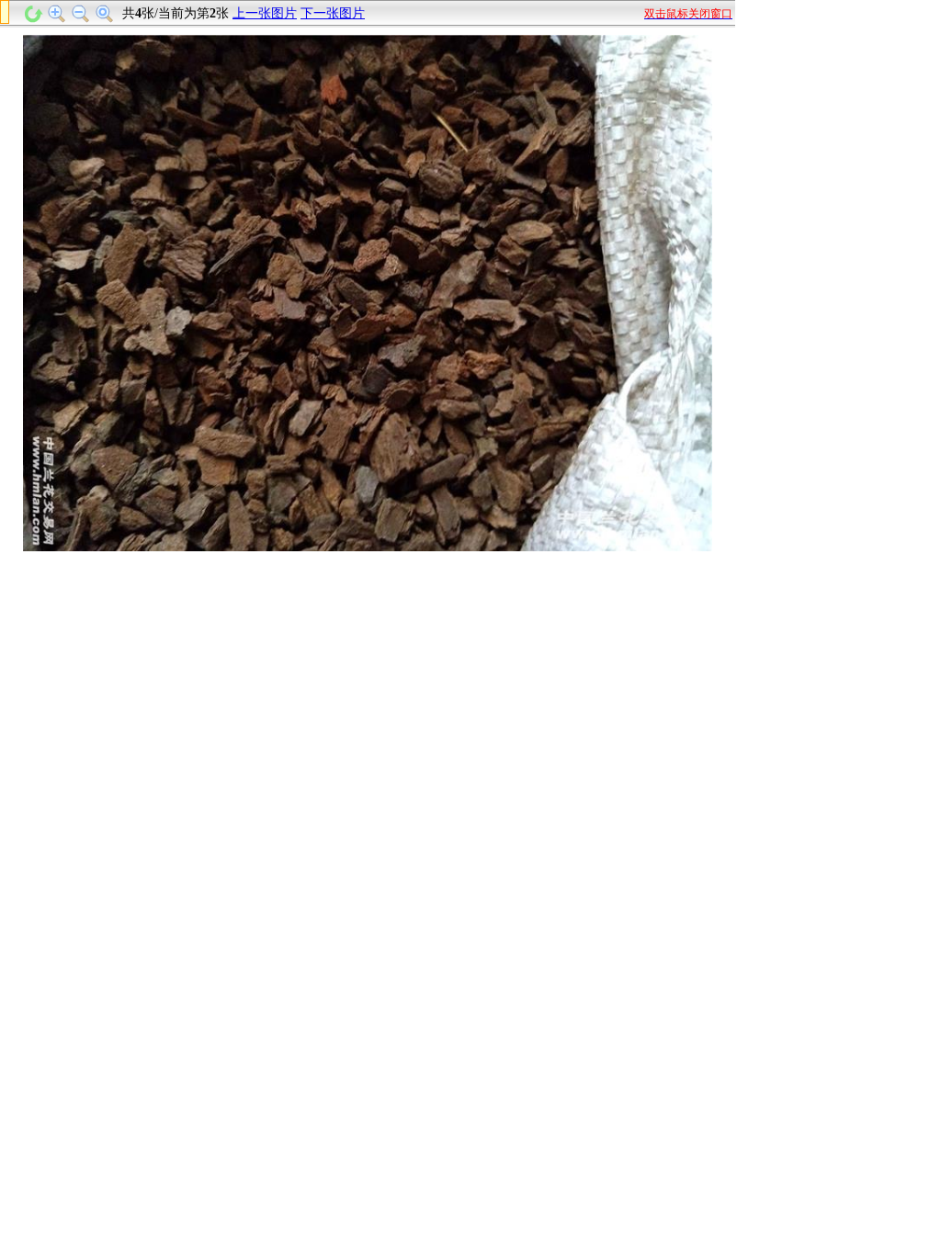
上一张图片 (264, 13)
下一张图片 (332, 13)
